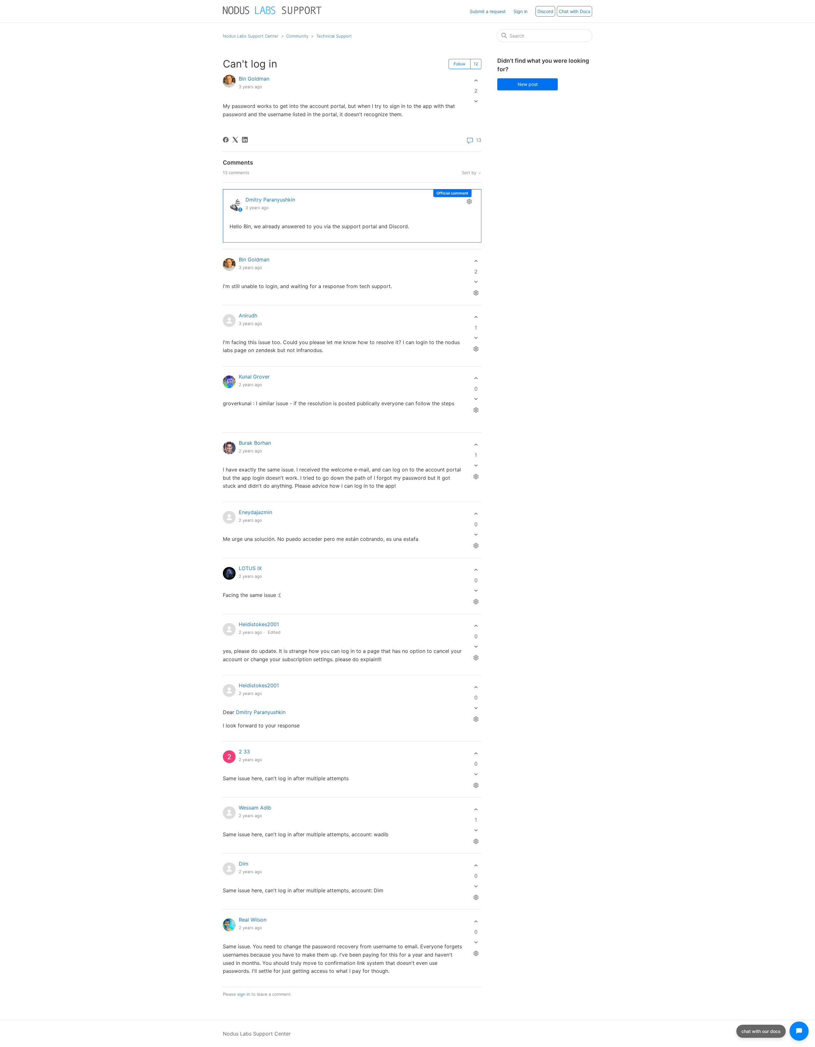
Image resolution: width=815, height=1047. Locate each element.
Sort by (470, 172)
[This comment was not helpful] (475, 281)
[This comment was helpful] (475, 261)
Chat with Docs (574, 11)
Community (297, 36)
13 (477, 140)
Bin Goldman (254, 78)
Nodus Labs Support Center (251, 36)
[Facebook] (226, 140)
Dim (243, 863)
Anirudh (248, 315)
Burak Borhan (255, 443)
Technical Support (334, 36)
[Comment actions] (469, 201)
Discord (545, 11)
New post (528, 84)
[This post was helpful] (475, 80)
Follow (459, 63)
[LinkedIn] (245, 140)
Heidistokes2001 (259, 624)
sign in (243, 994)
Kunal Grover (254, 376)
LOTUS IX (250, 568)
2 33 (244, 751)
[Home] (272, 14)
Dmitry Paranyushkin (270, 199)
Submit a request (488, 11)
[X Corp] (235, 140)
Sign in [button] (521, 11)
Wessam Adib (255, 807)
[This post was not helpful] (475, 101)
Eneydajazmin (255, 512)
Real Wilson (252, 919)
